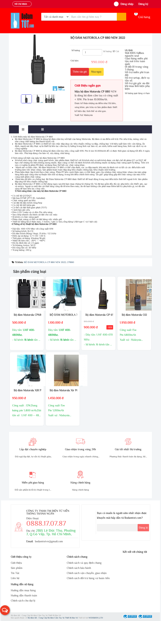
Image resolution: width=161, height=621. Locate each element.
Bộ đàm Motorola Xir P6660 (63, 390)
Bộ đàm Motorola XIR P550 (27, 390)
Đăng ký (143, 4)
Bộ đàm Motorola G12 (134, 314)
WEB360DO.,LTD (96, 618)
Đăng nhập (127, 4)
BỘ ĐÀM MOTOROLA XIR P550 (63, 314)
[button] (5, 610)
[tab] (23, 129)
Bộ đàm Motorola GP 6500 (98, 314)
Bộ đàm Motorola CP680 (27, 314)
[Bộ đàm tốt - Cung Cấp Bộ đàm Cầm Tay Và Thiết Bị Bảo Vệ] (24, 21)
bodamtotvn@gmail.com (49, 541)
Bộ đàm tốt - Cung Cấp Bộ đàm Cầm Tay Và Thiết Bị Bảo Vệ (53, 618)
